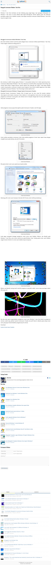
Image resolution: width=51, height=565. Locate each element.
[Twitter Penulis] (49, 377)
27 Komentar (12, 424)
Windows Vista (17, 366)
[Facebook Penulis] (47, 377)
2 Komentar (12, 442)
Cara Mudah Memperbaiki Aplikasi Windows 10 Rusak (16, 519)
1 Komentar (12, 418)
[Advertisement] (25, 28)
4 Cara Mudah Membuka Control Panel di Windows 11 (17, 498)
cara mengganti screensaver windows (16, 369)
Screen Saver (4, 366)
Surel (17, 453)
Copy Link (46, 362)
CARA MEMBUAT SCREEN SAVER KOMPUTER (27, 366)
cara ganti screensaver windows (27, 369)
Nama (17, 451)
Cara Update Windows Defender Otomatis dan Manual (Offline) (18, 536)
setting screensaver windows (37, 371)
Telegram (38, 362)
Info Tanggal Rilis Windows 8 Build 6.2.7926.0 (14, 531)
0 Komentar (12, 388)
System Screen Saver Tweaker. (7, 327)
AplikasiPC (23, 562)
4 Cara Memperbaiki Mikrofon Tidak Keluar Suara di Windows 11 (18, 544)
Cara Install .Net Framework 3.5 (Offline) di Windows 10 (16, 527)
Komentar (3, 456)
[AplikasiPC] (21, 2)
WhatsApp (21, 362)
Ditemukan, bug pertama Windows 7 (12, 548)
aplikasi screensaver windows (6, 371)
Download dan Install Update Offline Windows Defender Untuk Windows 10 (21, 523)
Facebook (5, 362)
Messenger (30, 362)
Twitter (13, 362)
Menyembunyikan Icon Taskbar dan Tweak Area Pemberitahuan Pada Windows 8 (23, 507)
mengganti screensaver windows (27, 371)
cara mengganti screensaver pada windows (37, 369)
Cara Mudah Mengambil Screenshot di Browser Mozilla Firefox (19, 511)
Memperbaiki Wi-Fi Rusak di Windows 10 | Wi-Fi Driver (16, 553)
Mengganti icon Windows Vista (11, 540)
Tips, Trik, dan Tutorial (45, 10)
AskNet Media (28, 563)
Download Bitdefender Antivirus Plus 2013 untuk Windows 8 (18, 494)
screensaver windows (6, 369)
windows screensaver (37, 366)
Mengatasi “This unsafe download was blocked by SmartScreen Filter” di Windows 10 (23, 557)
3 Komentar (12, 394)
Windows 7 (11, 366)
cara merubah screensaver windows (16, 371)
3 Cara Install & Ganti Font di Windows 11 (14, 503)
